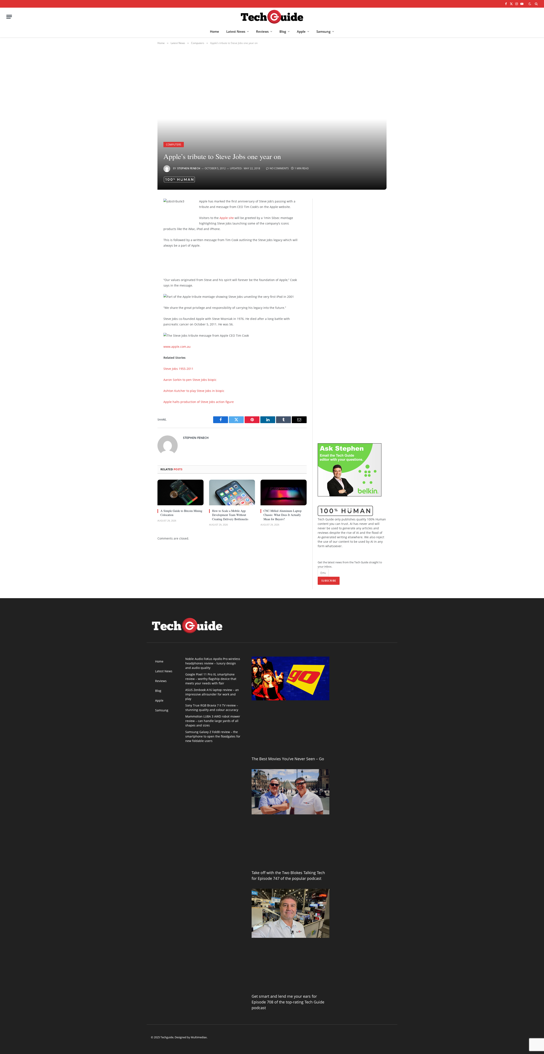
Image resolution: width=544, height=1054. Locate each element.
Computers (173, 144)
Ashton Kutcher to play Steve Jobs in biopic (193, 391)
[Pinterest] (142, 245)
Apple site (227, 218)
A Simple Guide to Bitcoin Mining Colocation (181, 513)
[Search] (536, 4)
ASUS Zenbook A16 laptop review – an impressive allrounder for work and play (212, 694)
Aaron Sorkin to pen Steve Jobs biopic (190, 380)
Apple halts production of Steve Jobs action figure (198, 402)
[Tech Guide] (272, 17)
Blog (282, 31)
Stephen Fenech (188, 168)
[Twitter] (142, 223)
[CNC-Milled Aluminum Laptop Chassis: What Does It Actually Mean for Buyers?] (284, 493)
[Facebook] (142, 213)
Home (214, 31)
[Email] (142, 256)
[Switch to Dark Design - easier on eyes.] (529, 3)
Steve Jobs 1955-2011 (178, 369)
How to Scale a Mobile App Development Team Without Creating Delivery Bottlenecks (230, 515)
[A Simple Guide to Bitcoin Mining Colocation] (180, 493)
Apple (301, 31)
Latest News (235, 31)
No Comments (279, 168)
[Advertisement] (229, 262)
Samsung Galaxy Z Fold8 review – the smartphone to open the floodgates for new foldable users (212, 736)
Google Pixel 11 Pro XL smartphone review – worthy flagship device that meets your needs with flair (210, 678)
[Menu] (9, 16)
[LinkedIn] (142, 234)
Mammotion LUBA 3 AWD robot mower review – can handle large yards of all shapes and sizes (212, 720)
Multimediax (199, 1037)
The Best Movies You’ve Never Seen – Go (288, 758)
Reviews (262, 31)
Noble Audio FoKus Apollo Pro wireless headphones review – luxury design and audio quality (212, 663)
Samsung (323, 31)
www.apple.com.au (177, 347)
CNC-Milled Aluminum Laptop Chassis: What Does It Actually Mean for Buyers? (283, 515)
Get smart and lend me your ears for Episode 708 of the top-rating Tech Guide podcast (288, 1002)
